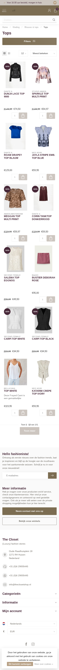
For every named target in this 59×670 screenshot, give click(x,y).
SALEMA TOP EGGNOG (11, 279)
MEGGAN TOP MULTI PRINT (12, 217)
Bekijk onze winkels (29, 521)
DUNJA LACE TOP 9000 (14, 95)
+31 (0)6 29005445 (18, 566)
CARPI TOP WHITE (14, 338)
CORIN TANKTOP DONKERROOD (42, 217)
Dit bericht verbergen (20, 664)
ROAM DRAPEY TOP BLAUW (13, 156)
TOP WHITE (10, 390)
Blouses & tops (32, 27)
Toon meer (29, 430)
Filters (27, 41)
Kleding (16, 27)
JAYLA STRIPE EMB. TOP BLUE (43, 156)
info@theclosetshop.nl (20, 584)
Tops (46, 27)
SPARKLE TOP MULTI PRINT (40, 95)
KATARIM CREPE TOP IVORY (41, 392)
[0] (55, 10)
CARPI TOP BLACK (43, 338)
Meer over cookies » (43, 664)
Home (5, 27)
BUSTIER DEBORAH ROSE (43, 279)
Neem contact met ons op (29, 511)
